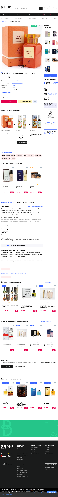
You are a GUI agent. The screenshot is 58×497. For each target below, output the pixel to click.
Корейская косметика (10, 155)
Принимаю (52, 492)
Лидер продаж (35, 453)
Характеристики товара (7, 202)
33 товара (47, 122)
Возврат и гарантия (22, 455)
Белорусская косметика (29, 155)
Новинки (46, 14)
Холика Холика (38, 155)
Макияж (14, 14)
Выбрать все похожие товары (50, 76)
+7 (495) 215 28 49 (51, 464)
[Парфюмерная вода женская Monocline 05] (47, 51)
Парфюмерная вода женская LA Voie (49, 345)
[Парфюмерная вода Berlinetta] (47, 43)
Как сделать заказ (22, 448)
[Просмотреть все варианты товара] (16, 311)
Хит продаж (54, 14)
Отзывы (47, 447)
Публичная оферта (22, 470)
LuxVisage (13, 158)
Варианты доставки (22, 453)
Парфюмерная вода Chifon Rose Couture (35, 188)
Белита (3, 155)
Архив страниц (49, 453)
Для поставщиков (22, 472)
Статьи (47, 451)
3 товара (53, 122)
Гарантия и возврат (21, 202)
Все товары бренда (46, 321)
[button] (9, 101)
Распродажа (32, 14)
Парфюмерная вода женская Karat (35, 345)
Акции (39, 14)
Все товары (48, 282)
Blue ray (34, 402)
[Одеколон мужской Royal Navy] (47, 69)
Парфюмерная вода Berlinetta (26, 306)
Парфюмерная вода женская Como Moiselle (47, 306)
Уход (9, 14)
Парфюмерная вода (15, 21)
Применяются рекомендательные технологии (22, 476)
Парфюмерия (20, 14)
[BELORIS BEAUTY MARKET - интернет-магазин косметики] (6, 8)
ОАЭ (13, 85)
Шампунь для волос (6, 158)
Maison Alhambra (16, 80)
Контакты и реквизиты (20, 467)
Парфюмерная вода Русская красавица (21, 188)
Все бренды (2, 18)
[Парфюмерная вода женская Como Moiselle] (47, 60)
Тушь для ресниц (19, 155)
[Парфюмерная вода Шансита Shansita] (47, 34)
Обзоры (47, 449)
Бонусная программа (20, 458)
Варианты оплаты (22, 451)
